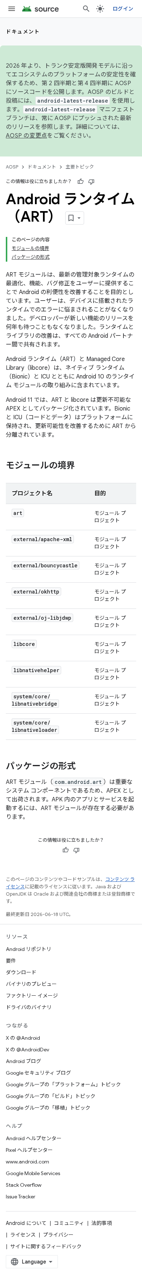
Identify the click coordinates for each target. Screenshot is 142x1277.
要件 (11, 960)
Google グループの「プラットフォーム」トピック (63, 1084)
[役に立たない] (91, 181)
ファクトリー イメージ (32, 995)
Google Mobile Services (33, 1173)
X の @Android (23, 1038)
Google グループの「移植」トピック (48, 1108)
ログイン (123, 8)
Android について (26, 1223)
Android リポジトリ (28, 949)
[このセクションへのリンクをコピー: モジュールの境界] (82, 466)
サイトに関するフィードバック (46, 1246)
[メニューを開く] (11, 8)
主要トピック (80, 167)
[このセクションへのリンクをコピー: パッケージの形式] (83, 766)
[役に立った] (80, 181)
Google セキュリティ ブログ (38, 1073)
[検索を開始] (86, 8)
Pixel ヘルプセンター (29, 1150)
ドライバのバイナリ (29, 1007)
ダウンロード (21, 972)
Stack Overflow (24, 1185)
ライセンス (23, 1235)
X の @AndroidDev (27, 1049)
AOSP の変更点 (26, 135)
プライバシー (58, 1235)
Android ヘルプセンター (34, 1138)
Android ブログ (23, 1061)
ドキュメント (23, 31)
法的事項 (101, 1223)
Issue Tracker (20, 1196)
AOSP (12, 167)
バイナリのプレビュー (31, 984)
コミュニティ (69, 1223)
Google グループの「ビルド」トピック (50, 1096)
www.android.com (27, 1161)
